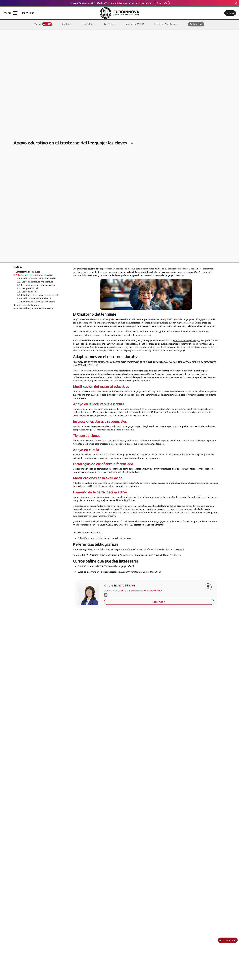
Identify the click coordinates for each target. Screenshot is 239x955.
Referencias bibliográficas (27, 305)
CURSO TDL (83, 566)
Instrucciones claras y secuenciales (36, 285)
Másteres (66, 24)
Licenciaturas (87, 24)
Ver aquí (180, 549)
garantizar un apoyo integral (186, 340)
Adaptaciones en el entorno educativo (33, 275)
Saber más (162, 3)
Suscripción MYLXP (134, 24)
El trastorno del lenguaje (27, 271)
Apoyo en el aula (27, 291)
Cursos (43, 24)
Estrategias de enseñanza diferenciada (38, 295)
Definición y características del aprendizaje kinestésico (104, 538)
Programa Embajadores (165, 24)
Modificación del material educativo (36, 278)
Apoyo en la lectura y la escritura (35, 281)
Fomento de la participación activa (36, 301)
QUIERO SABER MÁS (227, 940)
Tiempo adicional (27, 288)
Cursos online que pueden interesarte (33, 308)
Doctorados (109, 24)
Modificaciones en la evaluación (34, 298)
